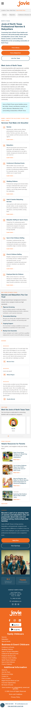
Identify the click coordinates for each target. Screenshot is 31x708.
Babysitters (12, 14)
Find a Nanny (15, 47)
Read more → (17, 459)
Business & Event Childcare (15, 644)
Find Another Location (15, 706)
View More (4, 503)
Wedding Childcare (12, 181)
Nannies (4, 14)
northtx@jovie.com (16, 601)
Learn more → (10, 139)
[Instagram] (15, 604)
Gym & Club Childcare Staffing (15, 238)
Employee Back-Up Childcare (15, 274)
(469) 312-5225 (16, 598)
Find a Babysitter (15, 53)
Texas (8, 10)
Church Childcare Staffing (14, 254)
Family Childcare (15, 634)
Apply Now (15, 540)
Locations (3, 10)
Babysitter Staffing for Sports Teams (17, 219)
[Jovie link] (15, 613)
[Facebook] (13, 604)
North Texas (12, 10)
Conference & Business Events (15, 163)
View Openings (15, 545)
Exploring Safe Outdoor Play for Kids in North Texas (20, 495)
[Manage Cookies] (2, 705)
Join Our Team (15, 58)
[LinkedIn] (18, 604)
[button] (2, 3)
